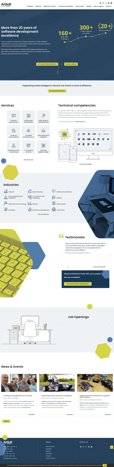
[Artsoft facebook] (100, 3)
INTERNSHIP (49, 453)
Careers (88, 6)
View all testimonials (99, 267)
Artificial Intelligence (65, 6)
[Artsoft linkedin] (108, 3)
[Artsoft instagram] (103, 3)
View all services (28, 160)
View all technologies (85, 164)
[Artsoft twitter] (106, 3)
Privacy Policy (98, 465)
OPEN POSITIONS (50, 458)
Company (30, 6)
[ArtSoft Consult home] (6, 4)
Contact (109, 6)
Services (38, 6)
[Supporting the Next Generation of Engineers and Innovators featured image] (95, 383)
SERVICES (48, 451)
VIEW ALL (6, 421)
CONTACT (48, 456)
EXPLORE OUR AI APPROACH (57, 91)
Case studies (79, 6)
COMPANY (48, 449)
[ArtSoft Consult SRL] (7, 443)
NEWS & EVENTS (50, 446)
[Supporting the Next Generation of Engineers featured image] (57, 383)
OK (105, 465)
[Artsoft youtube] (111, 3)
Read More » (32, 414)
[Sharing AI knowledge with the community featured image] (19, 383)
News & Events (98, 6)
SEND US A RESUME (71, 64)
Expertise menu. (80, 121)
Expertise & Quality (50, 6)
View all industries (43, 214)
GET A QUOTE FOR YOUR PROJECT (47, 64)
